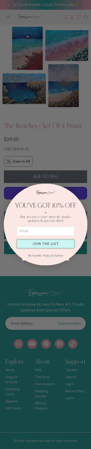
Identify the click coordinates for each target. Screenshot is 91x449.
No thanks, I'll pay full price (45, 256)
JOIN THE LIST (45, 244)
